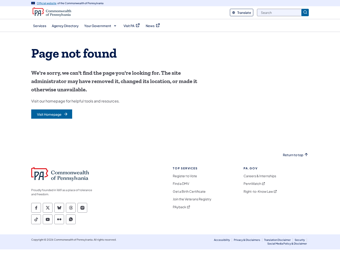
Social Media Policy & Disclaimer (287, 243)
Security (300, 239)
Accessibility (222, 239)
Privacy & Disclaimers (247, 239)
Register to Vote (185, 176)
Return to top (293, 155)
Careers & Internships (260, 176)
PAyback (179, 207)
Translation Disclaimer (277, 239)
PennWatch (252, 184)
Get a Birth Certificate (189, 191)
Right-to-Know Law (258, 191)
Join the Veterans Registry (192, 199)
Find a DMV (181, 184)
